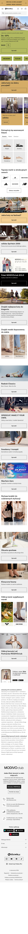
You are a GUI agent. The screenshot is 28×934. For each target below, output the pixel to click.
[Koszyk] (25, 9)
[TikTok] (21, 859)
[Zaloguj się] (18, 9)
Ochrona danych (18, 879)
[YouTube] (11, 859)
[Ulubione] (22, 9)
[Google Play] (9, 830)
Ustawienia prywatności (16, 873)
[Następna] (26, 3)
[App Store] (19, 830)
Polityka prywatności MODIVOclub (13, 877)
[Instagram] (6, 859)
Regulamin (6, 873)
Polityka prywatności (13, 875)
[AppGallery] (14, 834)
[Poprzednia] (2, 3)
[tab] (4, 136)
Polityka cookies (9, 879)
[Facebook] (16, 859)
